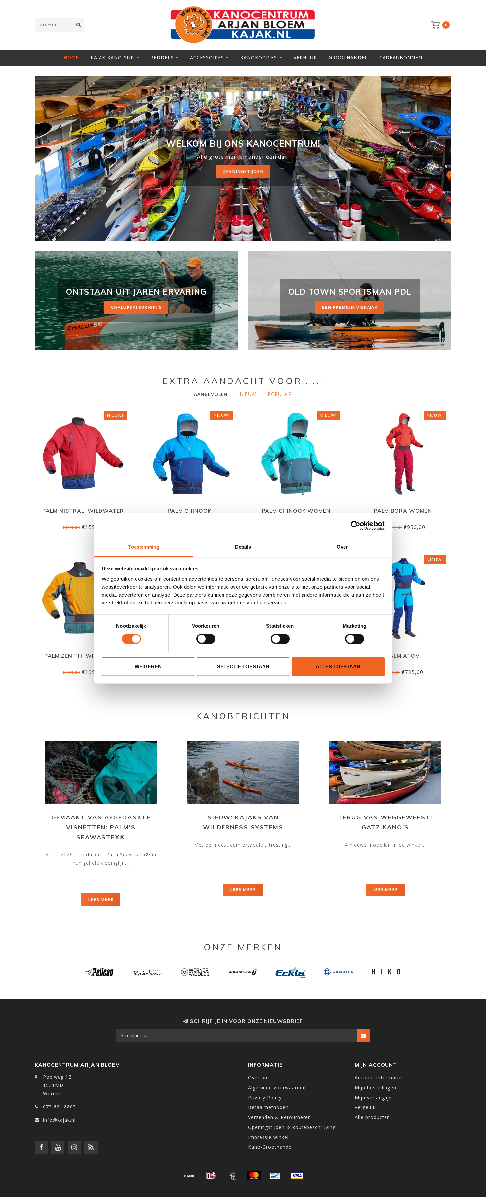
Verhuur (305, 57)
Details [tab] (243, 547)
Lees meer (101, 899)
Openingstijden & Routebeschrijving (292, 1127)
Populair (280, 394)
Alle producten (372, 1117)
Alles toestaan (338, 666)
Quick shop (86, 508)
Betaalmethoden (268, 1107)
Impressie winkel (268, 1137)
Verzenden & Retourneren (279, 1117)
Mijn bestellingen (375, 1087)
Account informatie (378, 1077)
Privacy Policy (265, 1097)
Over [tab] (342, 547)
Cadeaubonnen (400, 57)
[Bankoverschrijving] (189, 1175)
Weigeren (148, 666)
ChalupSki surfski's (136, 307)
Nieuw (248, 394)
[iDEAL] (211, 1175)
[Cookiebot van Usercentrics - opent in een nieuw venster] (356, 525)
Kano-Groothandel (270, 1147)
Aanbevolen (211, 394)
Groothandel (348, 57)
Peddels (162, 57)
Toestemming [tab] (143, 547)
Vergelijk (365, 1107)
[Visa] (297, 1175)
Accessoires (207, 57)
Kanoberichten (243, 716)
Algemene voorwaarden (277, 1087)
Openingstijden (243, 171)
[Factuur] (232, 1175)
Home (71, 57)
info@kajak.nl (59, 1120)
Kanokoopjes (258, 57)
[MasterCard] (254, 1175)
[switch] (205, 639)
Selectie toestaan (243, 666)
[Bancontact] (275, 1175)
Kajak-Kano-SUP (112, 57)
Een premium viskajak (350, 307)
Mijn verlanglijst (374, 1097)
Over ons (259, 1077)
